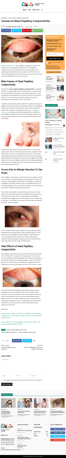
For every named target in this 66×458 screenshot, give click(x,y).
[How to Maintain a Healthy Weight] (55, 114)
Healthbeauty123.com (7, 66)
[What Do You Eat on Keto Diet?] (48, 160)
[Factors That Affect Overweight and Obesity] (60, 88)
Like (63, 429)
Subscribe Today (55, 58)
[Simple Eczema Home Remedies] (48, 139)
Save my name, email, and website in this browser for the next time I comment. (22, 380)
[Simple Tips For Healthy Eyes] (48, 153)
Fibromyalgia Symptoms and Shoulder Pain (5, 412)
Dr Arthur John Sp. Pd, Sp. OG (14, 26)
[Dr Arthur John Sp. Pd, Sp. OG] (2, 26)
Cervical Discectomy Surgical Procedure (40, 411)
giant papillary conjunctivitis (9, 332)
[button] (42, 10)
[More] (34, 340)
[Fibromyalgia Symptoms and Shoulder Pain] (8, 403)
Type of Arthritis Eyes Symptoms (24, 411)
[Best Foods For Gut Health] (60, 79)
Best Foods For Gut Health (50, 79)
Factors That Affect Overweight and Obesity (51, 88)
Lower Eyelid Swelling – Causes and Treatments (57, 411)
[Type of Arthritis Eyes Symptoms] (25, 403)
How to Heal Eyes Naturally (50, 97)
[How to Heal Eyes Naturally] (60, 98)
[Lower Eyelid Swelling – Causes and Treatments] (57, 403)
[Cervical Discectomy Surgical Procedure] (41, 403)
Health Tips (4, 18)
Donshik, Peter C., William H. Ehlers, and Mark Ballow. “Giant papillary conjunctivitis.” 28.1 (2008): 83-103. (21, 316)
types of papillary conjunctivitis (27, 332)
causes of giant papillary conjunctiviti (16, 329)
